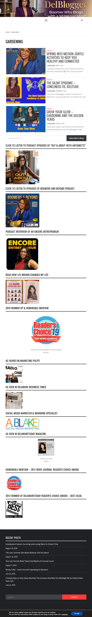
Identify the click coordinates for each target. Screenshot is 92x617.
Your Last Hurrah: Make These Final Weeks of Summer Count (30, 561)
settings (65, 615)
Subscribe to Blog (76, 138)
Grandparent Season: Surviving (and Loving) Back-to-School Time (32, 544)
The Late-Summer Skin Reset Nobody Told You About (27, 552)
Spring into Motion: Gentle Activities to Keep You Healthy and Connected (65, 57)
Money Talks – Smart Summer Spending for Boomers (27, 569)
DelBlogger (52, 65)
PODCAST (50, 50)
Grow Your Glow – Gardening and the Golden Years (65, 115)
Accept (76, 613)
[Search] (82, 20)
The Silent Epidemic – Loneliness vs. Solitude (63, 84)
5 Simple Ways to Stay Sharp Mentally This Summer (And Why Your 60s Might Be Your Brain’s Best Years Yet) (44, 579)
